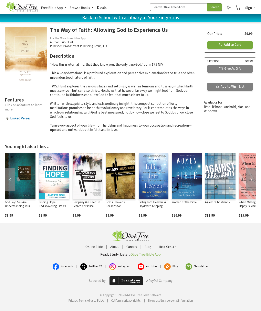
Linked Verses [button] (20, 118)
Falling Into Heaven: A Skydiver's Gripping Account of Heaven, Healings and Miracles (152, 208)
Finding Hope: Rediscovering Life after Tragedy (54, 206)
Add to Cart (232, 44)
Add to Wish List (232, 86)
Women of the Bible (184, 202)
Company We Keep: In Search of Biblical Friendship (86, 206)
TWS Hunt (66, 42)
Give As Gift (232, 68)
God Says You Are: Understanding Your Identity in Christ (17, 206)
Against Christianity (217, 202)
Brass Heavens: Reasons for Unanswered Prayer (118, 206)
